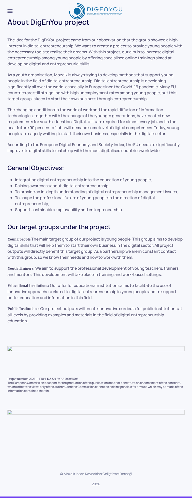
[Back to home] (96, 11)
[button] (10, 11)
